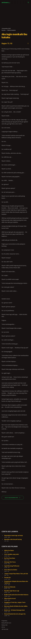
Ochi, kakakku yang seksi (11, 554)
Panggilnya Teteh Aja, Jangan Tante (14, 602)
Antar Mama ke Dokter (10, 570)
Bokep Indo (4, 625)
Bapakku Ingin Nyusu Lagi (11, 591)
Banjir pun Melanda (9, 587)
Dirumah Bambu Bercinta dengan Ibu (15, 614)
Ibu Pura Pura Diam (9, 558)
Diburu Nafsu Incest (10, 598)
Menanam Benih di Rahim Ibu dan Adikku (15, 606)
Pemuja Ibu (7, 577)
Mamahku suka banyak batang (13, 539)
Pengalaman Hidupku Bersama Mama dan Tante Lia (16, 582)
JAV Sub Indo (5, 629)
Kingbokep (4, 620)
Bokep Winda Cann (6, 623)
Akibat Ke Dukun (9, 550)
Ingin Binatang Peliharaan (11, 566)
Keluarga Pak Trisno (10, 562)
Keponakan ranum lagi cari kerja (13, 535)
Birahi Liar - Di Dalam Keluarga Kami (14, 610)
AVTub (3, 627)
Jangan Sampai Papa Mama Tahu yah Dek (16, 573)
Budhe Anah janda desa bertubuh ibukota (16, 594)
